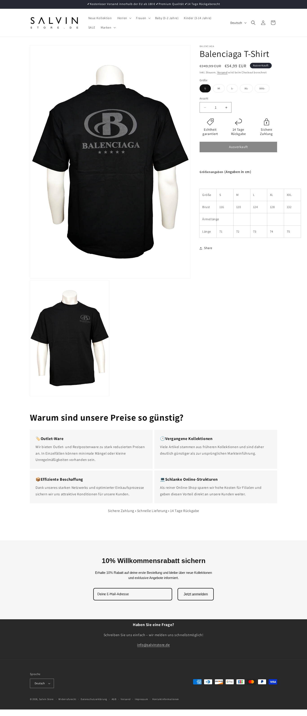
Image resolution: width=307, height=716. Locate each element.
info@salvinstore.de (153, 645)
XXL (264, 89)
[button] (124, 18)
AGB (114, 699)
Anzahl (204, 99)
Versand (222, 72)
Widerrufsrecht (67, 699)
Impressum (141, 699)
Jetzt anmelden (196, 594)
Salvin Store (46, 699)
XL (249, 89)
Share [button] (208, 248)
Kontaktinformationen (165, 699)
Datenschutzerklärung (94, 699)
